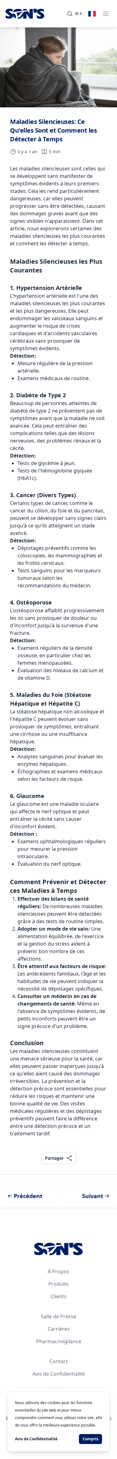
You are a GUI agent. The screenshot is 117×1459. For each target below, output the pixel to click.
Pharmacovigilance (58, 1341)
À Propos (58, 1271)
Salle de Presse (58, 1316)
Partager (54, 1158)
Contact (58, 1361)
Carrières (59, 1328)
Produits (58, 1283)
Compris (90, 1439)
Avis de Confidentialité (58, 1373)
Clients (58, 1296)
